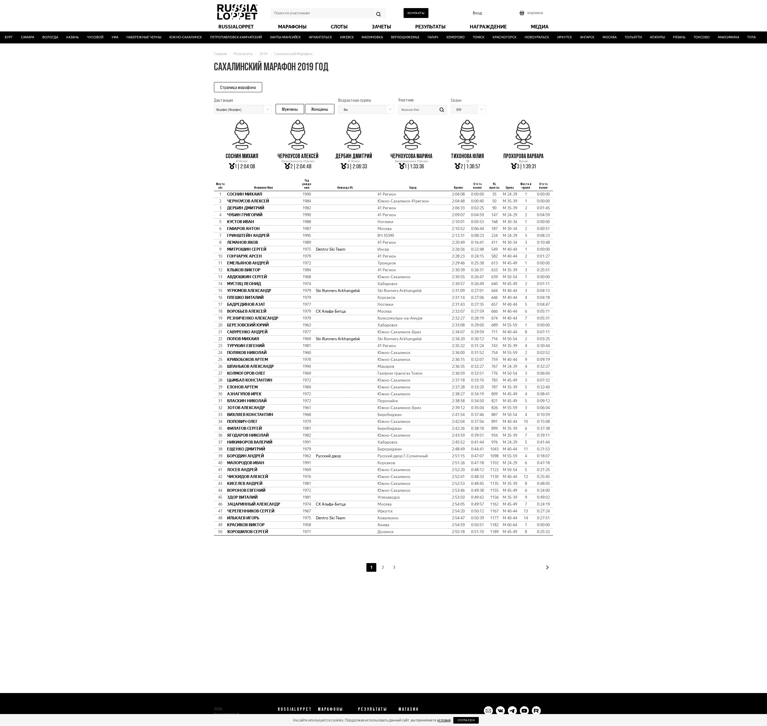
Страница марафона (238, 87)
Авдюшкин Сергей (247, 277)
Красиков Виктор (246, 525)
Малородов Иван (245, 463)
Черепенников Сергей (250, 511)
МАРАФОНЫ (330, 709)
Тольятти (626, 37)
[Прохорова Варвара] (523, 147)
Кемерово (449, 37)
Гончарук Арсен (244, 256)
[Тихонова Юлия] (467, 147)
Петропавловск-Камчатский (229, 37)
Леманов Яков (242, 242)
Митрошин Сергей (246, 249)
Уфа (107, 37)
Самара (20, 37)
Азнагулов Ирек (244, 394)
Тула (744, 37)
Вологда (43, 37)
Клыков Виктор (243, 270)
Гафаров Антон (243, 228)
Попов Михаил (243, 339)
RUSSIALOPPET (295, 709)
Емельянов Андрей (248, 263)
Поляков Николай (247, 352)
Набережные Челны (136, 37)
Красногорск (498, 37)
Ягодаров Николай (248, 435)
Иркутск (557, 37)
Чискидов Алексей (247, 476)
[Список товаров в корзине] (531, 15)
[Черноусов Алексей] (297, 147)
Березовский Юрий (248, 325)
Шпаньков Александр (250, 366)
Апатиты (650, 37)
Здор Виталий (242, 497)
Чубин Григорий (244, 215)
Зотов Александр (246, 408)
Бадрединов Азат (246, 304)
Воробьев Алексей (246, 311)
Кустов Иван (240, 222)
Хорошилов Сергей (247, 532)
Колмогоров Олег (246, 373)
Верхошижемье (398, 37)
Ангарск (580, 37)
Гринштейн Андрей (248, 235)
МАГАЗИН (408, 709)
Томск (472, 37)
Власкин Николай (247, 401)
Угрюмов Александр (249, 290)
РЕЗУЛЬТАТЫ (372, 709)
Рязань (672, 37)
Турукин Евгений (246, 346)
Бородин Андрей (245, 456)
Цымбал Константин (249, 380)
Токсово (694, 37)
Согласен (466, 720)
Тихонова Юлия (467, 156)
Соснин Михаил (242, 156)
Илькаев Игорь (243, 518)
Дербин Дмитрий (353, 156)
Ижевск (340, 37)
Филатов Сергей (244, 428)
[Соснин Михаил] (241, 147)
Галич (426, 37)
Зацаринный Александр (253, 504)
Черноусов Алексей (297, 156)
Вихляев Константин (250, 414)
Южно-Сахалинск (178, 37)
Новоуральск (530, 37)
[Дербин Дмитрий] (353, 147)
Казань (65, 37)
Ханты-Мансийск (278, 37)
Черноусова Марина (411, 156)
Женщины (319, 109)
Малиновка (365, 37)
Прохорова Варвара (523, 156)
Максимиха (721, 37)
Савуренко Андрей (247, 332)
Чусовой (88, 37)
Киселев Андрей (244, 483)
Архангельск (313, 37)
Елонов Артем (242, 387)
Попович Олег (242, 421)
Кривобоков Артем (247, 359)
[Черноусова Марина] (411, 147)
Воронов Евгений (246, 490)
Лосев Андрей (242, 470)
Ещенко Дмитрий (246, 449)
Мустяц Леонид (244, 284)
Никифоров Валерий (249, 442)
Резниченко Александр (252, 318)
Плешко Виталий (245, 297)
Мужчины (290, 109)
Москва (602, 37)
